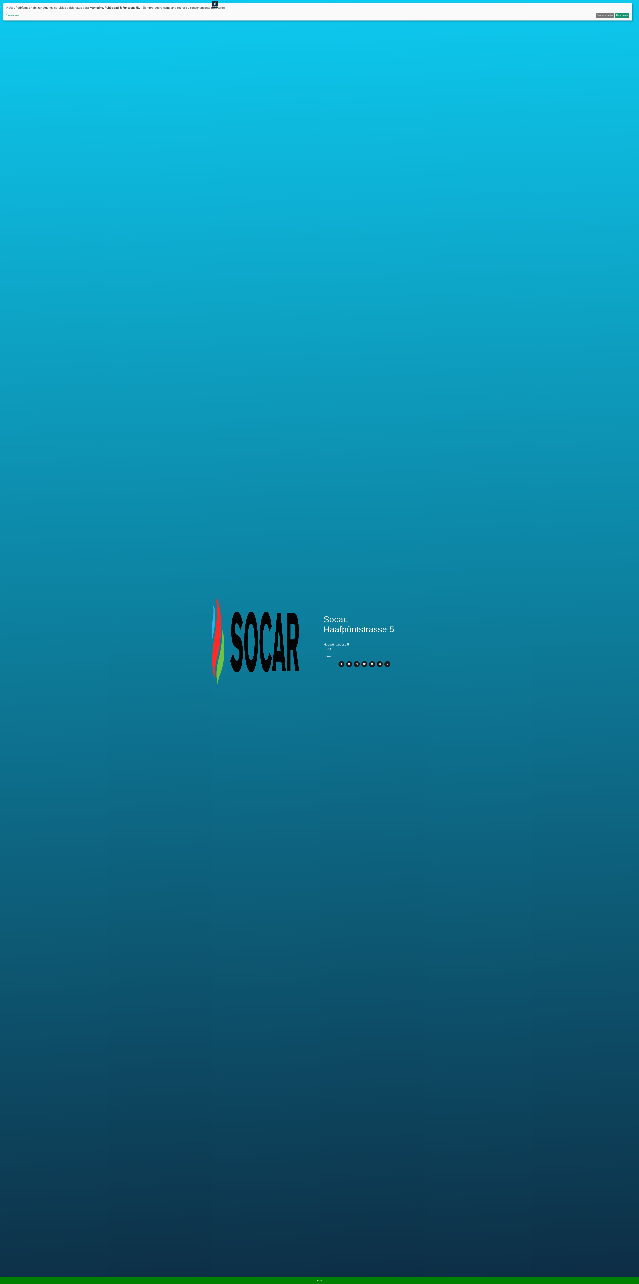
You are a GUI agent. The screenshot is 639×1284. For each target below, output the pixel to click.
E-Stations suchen (400, 4)
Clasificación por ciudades (368, 4)
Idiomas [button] (420, 4)
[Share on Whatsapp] (357, 664)
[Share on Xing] (387, 664)
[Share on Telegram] (364, 664)
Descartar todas (605, 15)
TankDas (226, 4)
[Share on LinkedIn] (380, 664)
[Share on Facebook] (341, 664)
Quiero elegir (12, 15)
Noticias (325, 4)
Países (344, 4)
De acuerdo (622, 15)
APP (336, 4)
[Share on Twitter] (349, 664)
